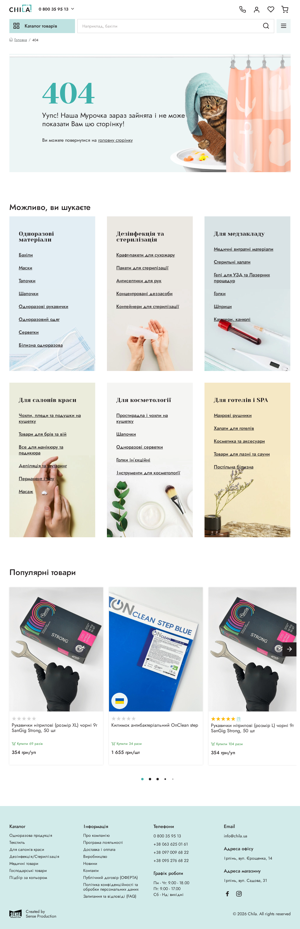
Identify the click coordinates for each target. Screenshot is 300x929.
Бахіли (26, 255)
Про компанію (96, 835)
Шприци (223, 306)
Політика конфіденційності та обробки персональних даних (111, 887)
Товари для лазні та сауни (242, 454)
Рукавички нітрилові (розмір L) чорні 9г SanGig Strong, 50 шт (252, 728)
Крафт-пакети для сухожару (145, 255)
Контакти (91, 870)
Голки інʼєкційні (133, 460)
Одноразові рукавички (43, 306)
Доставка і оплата (99, 849)
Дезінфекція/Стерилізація (34, 856)
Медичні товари (23, 863)
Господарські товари (28, 870)
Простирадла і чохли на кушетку (142, 418)
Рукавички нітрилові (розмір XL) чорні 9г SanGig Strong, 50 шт (54, 728)
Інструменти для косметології (148, 473)
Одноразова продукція (30, 835)
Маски (25, 268)
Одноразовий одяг (39, 319)
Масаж (26, 492)
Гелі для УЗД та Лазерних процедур (242, 278)
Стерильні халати (232, 262)
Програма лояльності (103, 842)
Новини (90, 863)
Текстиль (17, 842)
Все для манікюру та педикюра (41, 450)
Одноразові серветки (139, 447)
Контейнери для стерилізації (147, 306)
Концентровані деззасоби (144, 294)
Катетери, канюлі (232, 319)
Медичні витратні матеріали (243, 249)
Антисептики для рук (138, 281)
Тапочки (27, 281)
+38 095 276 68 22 (171, 860)
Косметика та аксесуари (239, 441)
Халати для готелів (234, 428)
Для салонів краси (26, 849)
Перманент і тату (36, 479)
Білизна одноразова (41, 345)
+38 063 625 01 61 (171, 844)
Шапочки (28, 294)
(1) (239, 718)
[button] (289, 649)
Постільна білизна (233, 467)
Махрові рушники (233, 415)
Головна (20, 40)
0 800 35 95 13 (53, 9)
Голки (220, 294)
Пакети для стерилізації (142, 268)
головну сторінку (115, 140)
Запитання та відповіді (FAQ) (109, 896)
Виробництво (95, 856)
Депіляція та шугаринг (43, 466)
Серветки (29, 332)
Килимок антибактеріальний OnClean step (154, 725)
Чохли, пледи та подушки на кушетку (50, 418)
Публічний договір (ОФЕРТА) (110, 877)
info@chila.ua (235, 836)
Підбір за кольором (28, 877)
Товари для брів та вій (43, 434)
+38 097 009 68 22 (171, 852)
